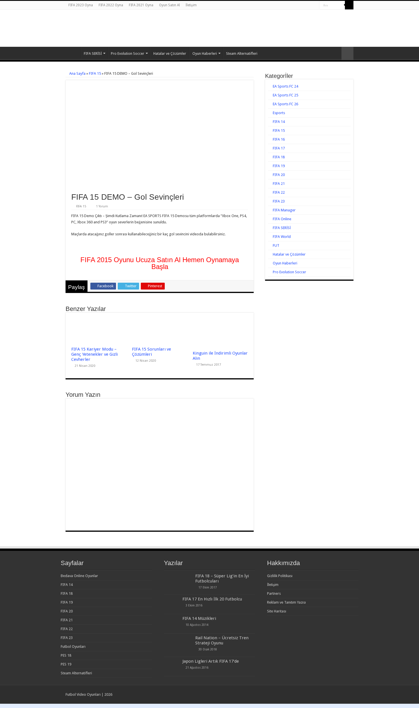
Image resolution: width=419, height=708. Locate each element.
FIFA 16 (279, 139)
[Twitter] (310, 5)
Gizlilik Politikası (279, 576)
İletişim (191, 5)
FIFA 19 (279, 166)
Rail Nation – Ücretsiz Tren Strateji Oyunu (222, 640)
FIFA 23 (279, 201)
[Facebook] (304, 5)
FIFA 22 (279, 192)
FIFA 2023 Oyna (80, 5)
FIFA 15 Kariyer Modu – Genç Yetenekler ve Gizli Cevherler (94, 354)
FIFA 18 (279, 157)
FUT (276, 245)
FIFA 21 (279, 183)
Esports (279, 113)
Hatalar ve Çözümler (169, 53)
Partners (274, 593)
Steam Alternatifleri (241, 53)
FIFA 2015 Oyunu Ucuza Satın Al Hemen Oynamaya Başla (159, 263)
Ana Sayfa (73, 53)
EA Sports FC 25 (285, 95)
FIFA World (282, 236)
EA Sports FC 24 (285, 86)
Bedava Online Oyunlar (79, 576)
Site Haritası (276, 611)
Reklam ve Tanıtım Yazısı (286, 602)
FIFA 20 (279, 175)
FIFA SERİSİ (93, 53)
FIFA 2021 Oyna (141, 5)
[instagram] (315, 5)
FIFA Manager (284, 210)
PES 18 (66, 655)
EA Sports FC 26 (285, 104)
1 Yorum (102, 206)
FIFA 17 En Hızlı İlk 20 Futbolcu (212, 599)
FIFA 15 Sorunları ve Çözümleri (151, 352)
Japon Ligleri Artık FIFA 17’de (210, 661)
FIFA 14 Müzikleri (199, 618)
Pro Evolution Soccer (127, 53)
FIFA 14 (279, 122)
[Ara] (349, 5)
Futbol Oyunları (73, 646)
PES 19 (66, 664)
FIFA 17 (279, 148)
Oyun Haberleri (204, 53)
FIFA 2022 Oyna (111, 5)
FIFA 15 (95, 73)
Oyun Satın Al (169, 5)
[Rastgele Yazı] (347, 53)
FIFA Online (282, 219)
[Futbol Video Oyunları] (97, 23)
